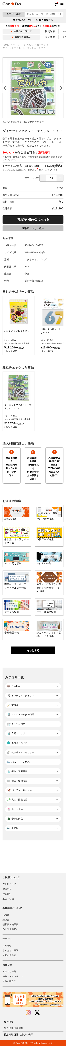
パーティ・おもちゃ (23, 45)
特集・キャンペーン (13, 976)
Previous (5, 88)
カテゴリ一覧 (9, 971)
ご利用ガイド (9, 884)
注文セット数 (32, 178)
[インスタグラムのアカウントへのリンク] (28, 1013)
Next (60, 88)
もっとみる (33, 650)
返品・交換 (8, 899)
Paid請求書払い (10, 929)
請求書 (6, 920)
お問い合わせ (9, 955)
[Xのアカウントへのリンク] (37, 1013)
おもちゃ (42, 45)
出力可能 (52, 26)
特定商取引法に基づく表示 (18, 1034)
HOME (6, 45)
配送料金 (7, 889)
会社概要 (9, 1021)
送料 (12, 26)
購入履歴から (46, 20)
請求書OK (30, 26)
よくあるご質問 (10, 950)
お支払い (7, 894)
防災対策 (50, 31)
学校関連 (50, 37)
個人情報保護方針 (13, 1028)
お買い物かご (9, 981)
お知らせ (7, 945)
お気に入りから (24, 20)
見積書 (6, 915)
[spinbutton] (51, 178)
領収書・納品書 (10, 924)
